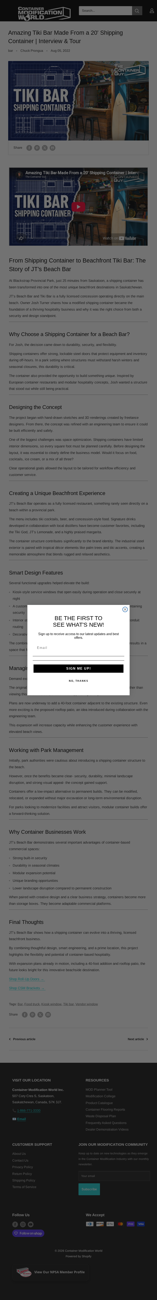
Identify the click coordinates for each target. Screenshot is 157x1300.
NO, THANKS (78, 680)
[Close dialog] (125, 609)
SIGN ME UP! (78, 668)
